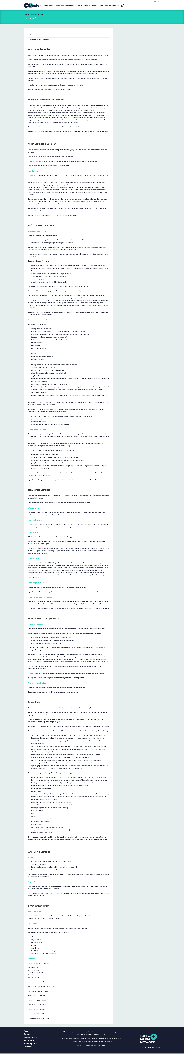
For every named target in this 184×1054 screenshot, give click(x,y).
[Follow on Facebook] (151, 1)
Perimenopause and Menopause (105, 6)
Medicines (48, 6)
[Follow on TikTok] (158, 1)
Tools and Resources (64, 6)
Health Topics (82, 6)
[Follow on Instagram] (154, 1)
